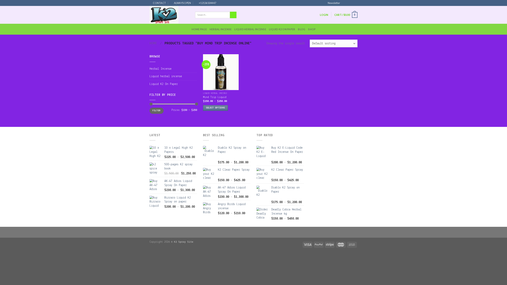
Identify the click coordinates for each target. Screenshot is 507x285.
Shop (311, 29)
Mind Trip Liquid (214, 97)
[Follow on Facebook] (344, 2)
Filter (156, 110)
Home (153, 43)
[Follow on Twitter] (352, 2)
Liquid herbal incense (250, 29)
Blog (301, 29)
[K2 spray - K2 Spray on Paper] (169, 15)
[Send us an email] (355, 2)
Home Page (199, 29)
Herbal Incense (221, 29)
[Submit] (233, 15)
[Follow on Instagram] (348, 2)
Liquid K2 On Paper (282, 29)
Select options (215, 108)
